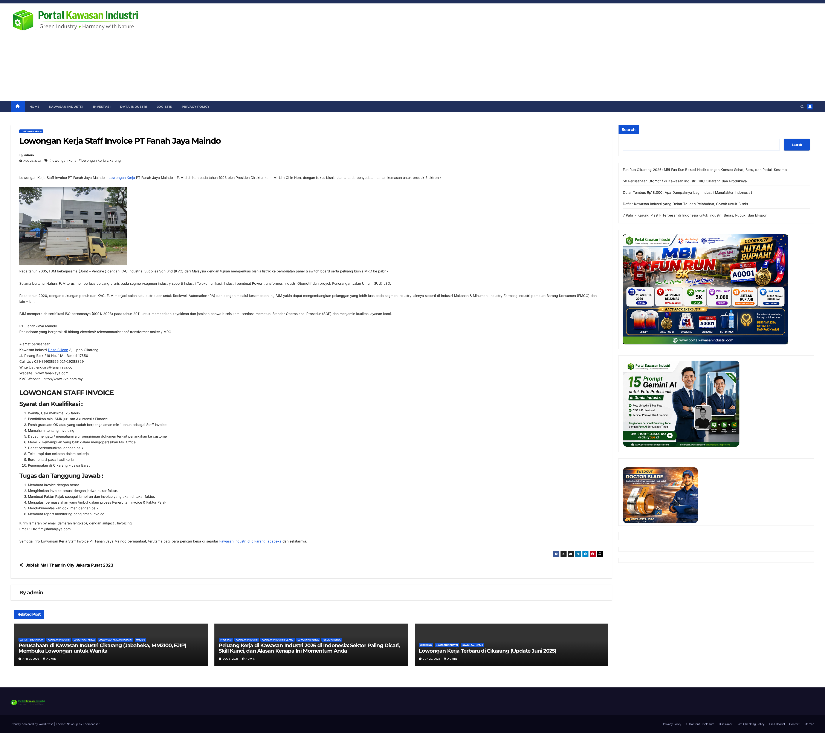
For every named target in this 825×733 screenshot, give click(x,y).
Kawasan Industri (66, 107)
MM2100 (140, 639)
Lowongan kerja (31, 131)
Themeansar (91, 724)
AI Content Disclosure (700, 724)
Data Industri (133, 107)
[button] (802, 106)
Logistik (164, 107)
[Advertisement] (412, 69)
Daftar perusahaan (32, 639)
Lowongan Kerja (122, 177)
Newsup (72, 724)
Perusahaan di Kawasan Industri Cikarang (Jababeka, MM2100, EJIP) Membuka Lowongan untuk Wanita (102, 648)
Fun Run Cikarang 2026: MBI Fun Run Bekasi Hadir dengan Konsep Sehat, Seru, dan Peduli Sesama (705, 169)
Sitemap (809, 724)
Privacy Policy (195, 107)
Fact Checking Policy (750, 724)
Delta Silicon (58, 350)
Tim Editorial (777, 724)
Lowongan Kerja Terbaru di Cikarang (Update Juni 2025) (487, 651)
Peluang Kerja (332, 639)
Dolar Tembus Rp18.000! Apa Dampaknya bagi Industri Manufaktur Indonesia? (687, 192)
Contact (794, 724)
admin (29, 155)
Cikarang (426, 645)
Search (629, 129)
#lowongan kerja (62, 160)
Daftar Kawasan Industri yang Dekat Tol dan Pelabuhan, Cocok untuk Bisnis (685, 204)
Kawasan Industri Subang (277, 639)
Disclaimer (725, 724)
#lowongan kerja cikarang (100, 160)
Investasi (102, 107)
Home (34, 107)
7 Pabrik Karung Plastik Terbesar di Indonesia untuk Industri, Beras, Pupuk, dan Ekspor (695, 215)
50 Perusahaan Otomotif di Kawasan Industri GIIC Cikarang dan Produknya (685, 181)
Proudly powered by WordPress (32, 724)
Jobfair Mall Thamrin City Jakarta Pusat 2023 (69, 565)
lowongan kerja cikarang (115, 639)
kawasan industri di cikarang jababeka (250, 541)
